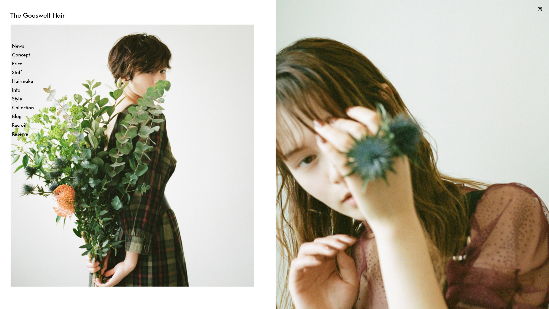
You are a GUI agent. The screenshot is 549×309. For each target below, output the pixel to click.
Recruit (19, 125)
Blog (17, 116)
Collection (23, 107)
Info (16, 90)
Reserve (20, 134)
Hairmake (22, 81)
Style (17, 98)
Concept (21, 55)
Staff (17, 72)
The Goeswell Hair (37, 15)
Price (17, 63)
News (18, 46)
